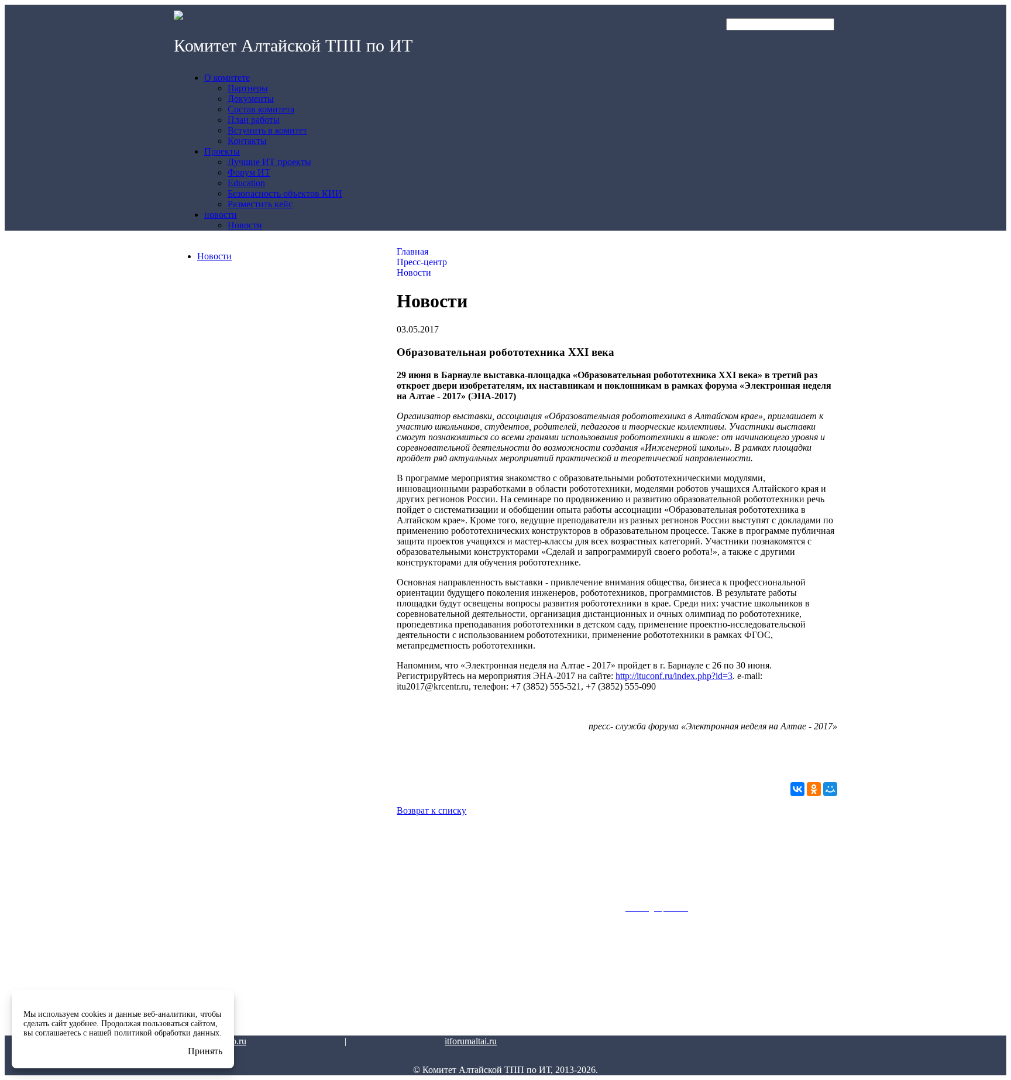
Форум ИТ (308, 963)
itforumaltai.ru (471, 1041)
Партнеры (198, 948)
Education (308, 979)
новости (417, 914)
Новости (214, 256)
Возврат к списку (431, 810)
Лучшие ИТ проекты (325, 948)
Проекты (307, 914)
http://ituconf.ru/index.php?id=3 (674, 676)
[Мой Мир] (830, 789)
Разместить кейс (320, 1017)
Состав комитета (209, 979)
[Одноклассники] (814, 789)
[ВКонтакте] (797, 789)
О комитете (200, 914)
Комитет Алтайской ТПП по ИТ (293, 45)
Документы (199, 963)
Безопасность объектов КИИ (332, 998)
